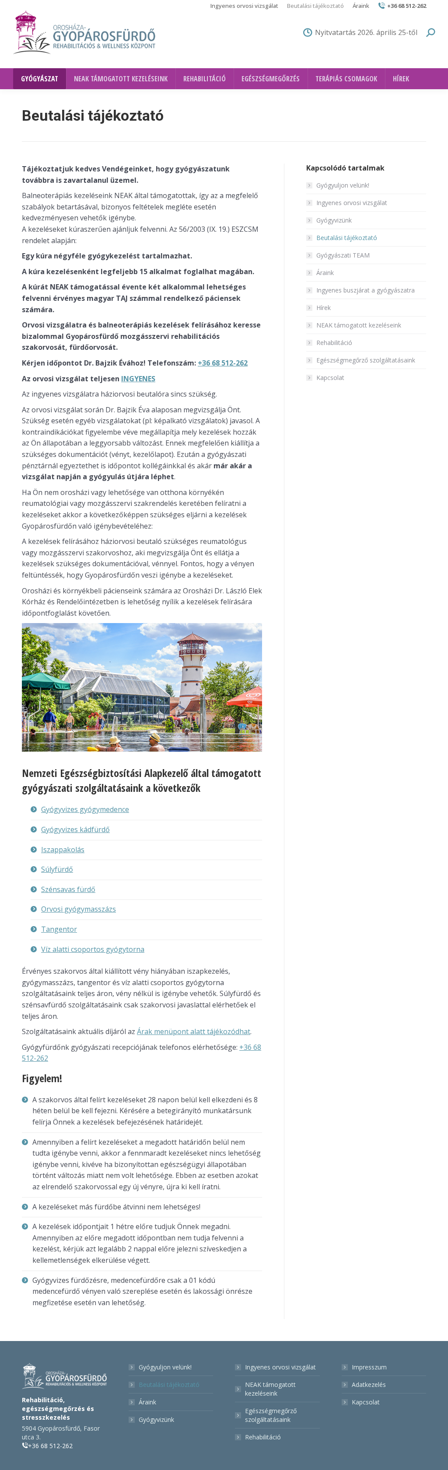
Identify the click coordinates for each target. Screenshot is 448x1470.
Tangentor (59, 929)
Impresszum (369, 1367)
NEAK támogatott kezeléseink (358, 325)
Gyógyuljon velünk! (342, 185)
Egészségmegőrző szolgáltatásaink (365, 360)
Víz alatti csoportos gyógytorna (92, 949)
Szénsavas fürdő (68, 889)
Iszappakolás (62, 849)
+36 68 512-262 (406, 6)
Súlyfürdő (57, 869)
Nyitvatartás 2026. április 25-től (366, 32)
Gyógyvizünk (334, 220)
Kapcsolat (330, 377)
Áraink (325, 272)
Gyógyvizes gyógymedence (85, 809)
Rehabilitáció (334, 342)
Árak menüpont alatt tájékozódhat (193, 1031)
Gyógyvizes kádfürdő (75, 829)
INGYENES (138, 378)
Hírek (323, 307)
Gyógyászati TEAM (343, 255)
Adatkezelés (369, 1384)
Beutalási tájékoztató (346, 237)
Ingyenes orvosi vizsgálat (351, 203)
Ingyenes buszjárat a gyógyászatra (365, 290)
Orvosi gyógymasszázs (78, 909)
